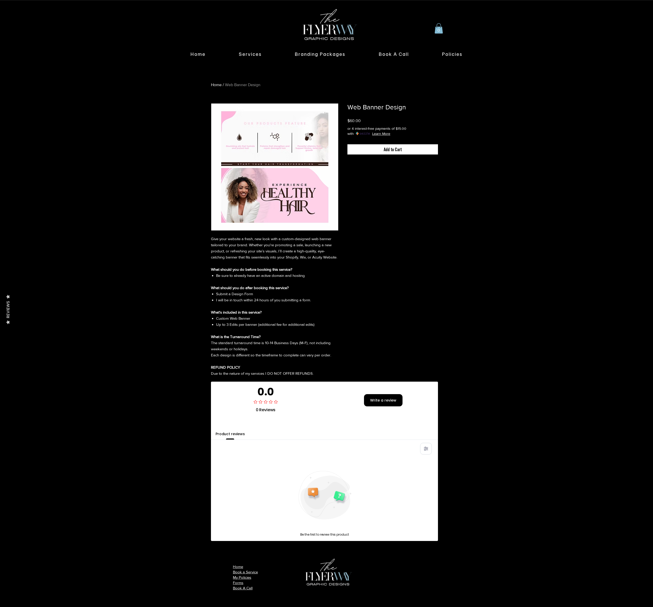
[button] (438, 28)
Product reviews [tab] (230, 433)
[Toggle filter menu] (426, 449)
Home (216, 85)
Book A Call (243, 588)
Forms (238, 582)
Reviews (8, 309)
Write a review (383, 400)
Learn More (381, 134)
